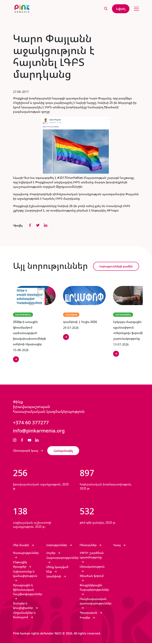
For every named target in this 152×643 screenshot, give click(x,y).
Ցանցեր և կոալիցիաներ (23, 605)
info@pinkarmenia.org (39, 430)
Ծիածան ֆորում (92, 576)
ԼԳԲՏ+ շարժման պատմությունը (92, 555)
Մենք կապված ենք (57, 569)
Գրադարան (89, 613)
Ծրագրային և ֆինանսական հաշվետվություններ (27, 589)
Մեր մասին (21, 545)
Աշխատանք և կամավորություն (25, 573)
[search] (106, 8)
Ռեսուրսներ (88, 545)
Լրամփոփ (54, 576)
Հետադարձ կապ (26, 450)
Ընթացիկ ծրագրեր (20, 564)
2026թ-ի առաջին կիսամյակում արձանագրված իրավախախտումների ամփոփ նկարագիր (29, 333)
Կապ (117, 545)
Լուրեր (51, 553)
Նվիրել (120, 9)
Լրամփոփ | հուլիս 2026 (80, 322)
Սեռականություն (92, 566)
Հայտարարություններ (62, 558)
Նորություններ (57, 545)
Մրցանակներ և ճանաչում (24, 615)
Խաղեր (85, 617)
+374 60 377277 (31, 422)
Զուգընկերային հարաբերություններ (94, 587)
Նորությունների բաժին (116, 266)
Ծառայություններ (26, 553)
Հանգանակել (63, 451)
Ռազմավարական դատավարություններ (95, 601)
